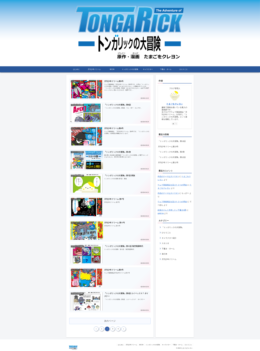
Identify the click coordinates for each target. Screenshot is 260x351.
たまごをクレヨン (175, 104)
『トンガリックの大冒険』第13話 (172, 141)
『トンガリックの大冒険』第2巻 (171, 152)
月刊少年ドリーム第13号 (168, 147)
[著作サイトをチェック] (173, 123)
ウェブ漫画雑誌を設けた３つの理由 (172, 185)
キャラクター (166, 345)
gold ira (161, 213)
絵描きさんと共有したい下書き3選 (172, 210)
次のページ (110, 321)
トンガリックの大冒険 (153, 345)
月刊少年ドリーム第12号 (168, 162)
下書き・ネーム (178, 345)
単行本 (141, 345)
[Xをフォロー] (176, 123)
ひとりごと (188, 345)
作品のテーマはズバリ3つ (168, 177)
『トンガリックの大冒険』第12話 (172, 157)
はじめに (121, 345)
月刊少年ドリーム (131, 345)
